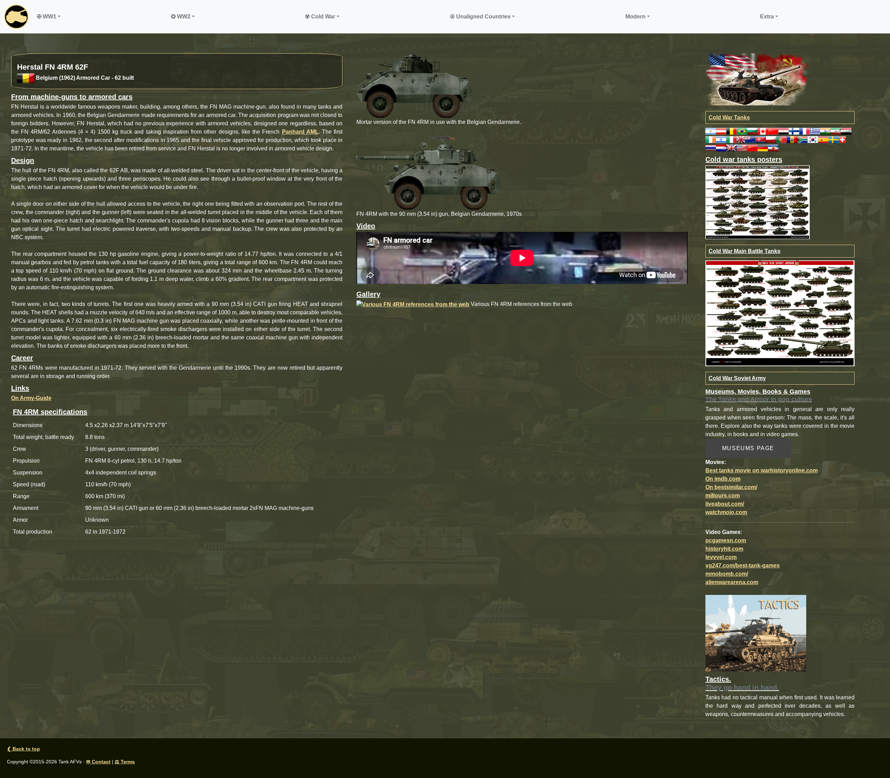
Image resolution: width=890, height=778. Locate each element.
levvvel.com (721, 557)
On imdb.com (723, 479)
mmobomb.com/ (726, 574)
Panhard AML (300, 132)
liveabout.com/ (724, 504)
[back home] (16, 17)
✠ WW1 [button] (46, 16)
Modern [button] (635, 16)
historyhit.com (724, 549)
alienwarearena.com (731, 582)
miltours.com (722, 495)
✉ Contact (98, 761)
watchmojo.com (726, 512)
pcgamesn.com (725, 540)
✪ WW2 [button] (181, 16)
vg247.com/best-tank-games (742, 565)
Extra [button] (767, 16)
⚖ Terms (125, 761)
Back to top (23, 749)
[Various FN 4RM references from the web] (412, 304)
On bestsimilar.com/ (731, 487)
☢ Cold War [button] (320, 16)
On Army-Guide (31, 398)
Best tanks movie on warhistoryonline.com (761, 470)
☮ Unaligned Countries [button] (480, 16)
